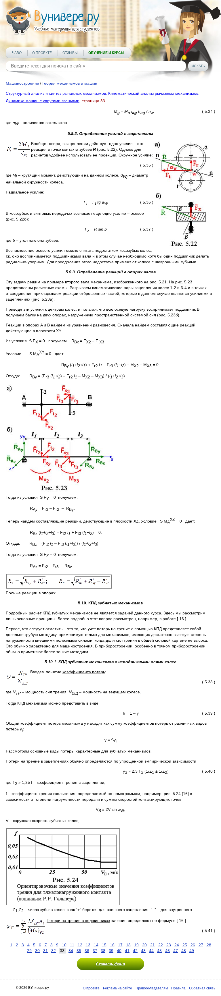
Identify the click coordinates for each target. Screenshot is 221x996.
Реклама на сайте (117, 988)
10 (64, 945)
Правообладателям (152, 988)
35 (79, 950)
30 (37, 950)
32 (53, 950)
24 (176, 945)
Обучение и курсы (106, 53)
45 (159, 950)
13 (88, 945)
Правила (178, 988)
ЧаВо (17, 53)
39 (111, 950)
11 (72, 945)
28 (209, 945)
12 (80, 945)
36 (87, 950)
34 (70, 950)
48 (183, 950)
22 (160, 945)
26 (192, 945)
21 (152, 945)
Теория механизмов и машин (69, 83)
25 (184, 945)
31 (45, 950)
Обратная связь (202, 988)
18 (128, 945)
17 (120, 945)
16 (112, 945)
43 (143, 950)
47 (175, 950)
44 (151, 950)
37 (95, 950)
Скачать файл (110, 964)
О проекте (42, 53)
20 (144, 945)
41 (127, 950)
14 (96, 945)
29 (29, 950)
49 (191, 950)
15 (104, 945)
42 (135, 950)
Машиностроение (22, 83)
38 (103, 950)
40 (119, 950)
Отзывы (70, 53)
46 (167, 950)
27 (201, 945)
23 (168, 945)
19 (136, 945)
